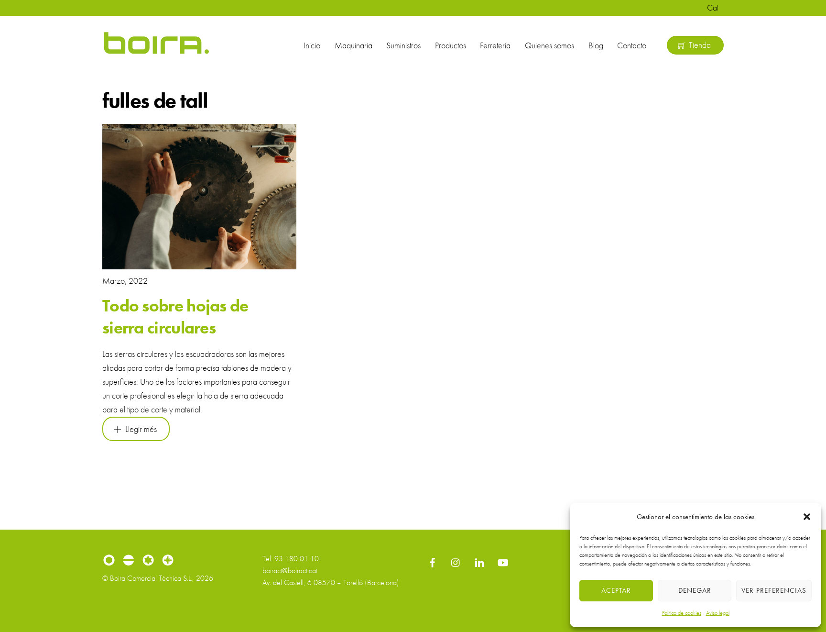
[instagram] (456, 561)
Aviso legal (717, 613)
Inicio (312, 45)
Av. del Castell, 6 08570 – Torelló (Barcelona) (330, 582)
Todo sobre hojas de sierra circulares (175, 317)
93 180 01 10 (296, 559)
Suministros (403, 45)
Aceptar (616, 590)
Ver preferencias (773, 590)
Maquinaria (353, 45)
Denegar (694, 590)
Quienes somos (549, 45)
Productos (450, 45)
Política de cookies (681, 613)
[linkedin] (479, 561)
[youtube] (502, 561)
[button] (807, 516)
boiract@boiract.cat (289, 570)
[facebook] (432, 561)
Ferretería (495, 45)
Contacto (631, 45)
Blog (595, 45)
